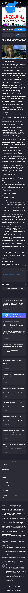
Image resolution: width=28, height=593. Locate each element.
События (3, 487)
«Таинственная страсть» (6, 534)
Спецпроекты (4, 466)
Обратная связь (5, 482)
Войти (24, 2)
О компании (4, 464)
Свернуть (14, 461)
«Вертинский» (18, 532)
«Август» (17, 530)
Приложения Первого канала (7, 472)
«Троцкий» (8, 532)
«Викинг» (3, 532)
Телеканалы (12, 562)
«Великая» (12, 532)
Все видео (4, 477)
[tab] (8, 29)
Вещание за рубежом (18, 497)
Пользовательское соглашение (14, 590)
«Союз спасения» (13, 531)
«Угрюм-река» (21, 531)
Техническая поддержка (7, 485)
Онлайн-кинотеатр (5, 469)
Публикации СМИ (5, 490)
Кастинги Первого (5, 474)
